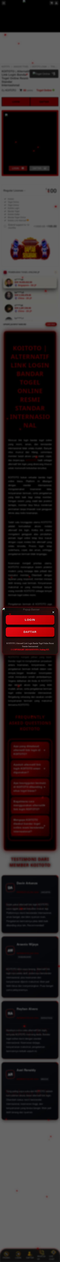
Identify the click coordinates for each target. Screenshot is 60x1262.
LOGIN (30, 619)
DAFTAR (30, 632)
